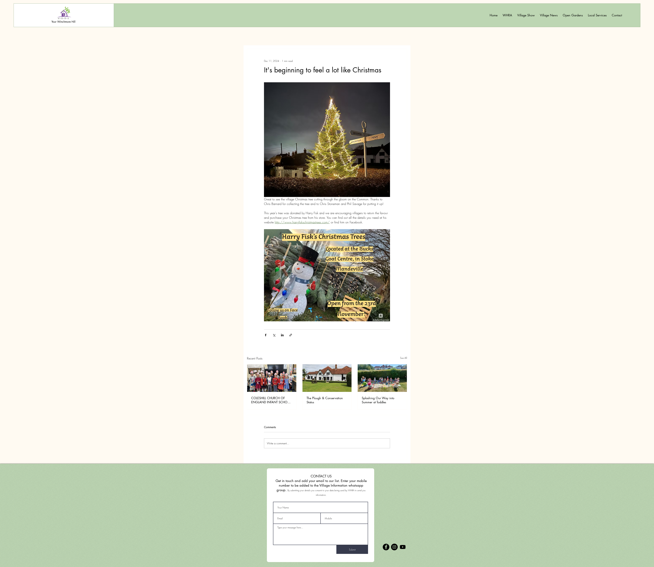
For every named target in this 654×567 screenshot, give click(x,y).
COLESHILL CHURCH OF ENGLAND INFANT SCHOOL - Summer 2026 (271, 400)
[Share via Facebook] (265, 335)
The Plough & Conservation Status (325, 400)
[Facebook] (386, 547)
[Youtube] (402, 547)
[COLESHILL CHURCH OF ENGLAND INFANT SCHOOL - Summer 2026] (271, 378)
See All (403, 357)
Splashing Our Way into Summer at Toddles (378, 400)
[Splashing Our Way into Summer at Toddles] (382, 378)
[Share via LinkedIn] (282, 335)
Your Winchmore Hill (63, 22)
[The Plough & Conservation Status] (327, 378)
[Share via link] (290, 335)
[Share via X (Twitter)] (274, 335)
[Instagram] (394, 547)
